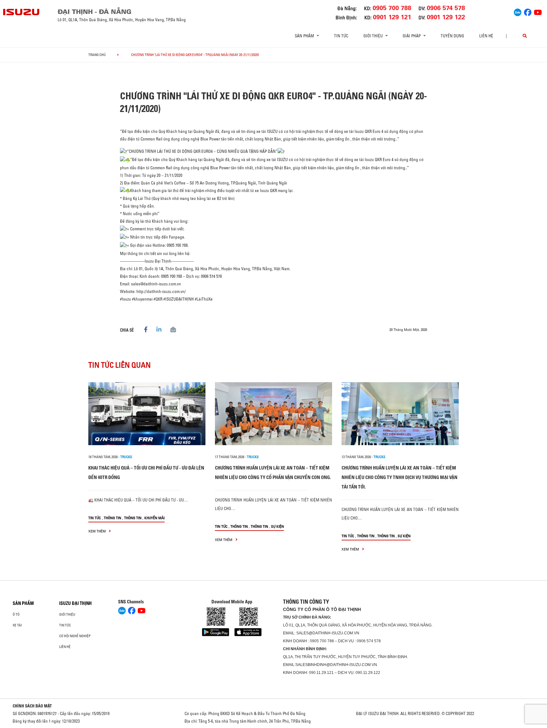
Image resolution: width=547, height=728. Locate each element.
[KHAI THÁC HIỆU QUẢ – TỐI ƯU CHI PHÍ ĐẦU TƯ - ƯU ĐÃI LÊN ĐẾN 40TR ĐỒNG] (146, 413)
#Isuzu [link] (125, 299)
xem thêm (97, 531)
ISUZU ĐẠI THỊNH (75, 603)
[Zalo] (517, 11)
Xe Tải (17, 625)
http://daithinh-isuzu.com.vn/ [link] (161, 291)
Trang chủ (97, 55)
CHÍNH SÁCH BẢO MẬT (32, 705)
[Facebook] (527, 11)
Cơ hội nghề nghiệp (75, 636)
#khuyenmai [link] (142, 299)
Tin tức (341, 35)
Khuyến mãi (154, 517)
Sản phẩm (23, 603)
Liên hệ (486, 35)
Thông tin (112, 517)
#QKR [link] (158, 299)
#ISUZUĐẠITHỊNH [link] (178, 299)
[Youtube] (538, 11)
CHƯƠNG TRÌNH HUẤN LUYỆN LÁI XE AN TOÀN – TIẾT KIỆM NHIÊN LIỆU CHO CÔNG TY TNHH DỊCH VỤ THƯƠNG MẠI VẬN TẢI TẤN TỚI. (399, 477)
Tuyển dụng (452, 35)
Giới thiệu (67, 614)
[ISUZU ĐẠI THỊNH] (21, 12)
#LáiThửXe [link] (204, 299)
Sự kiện (277, 526)
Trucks (126, 457)
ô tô (16, 614)
